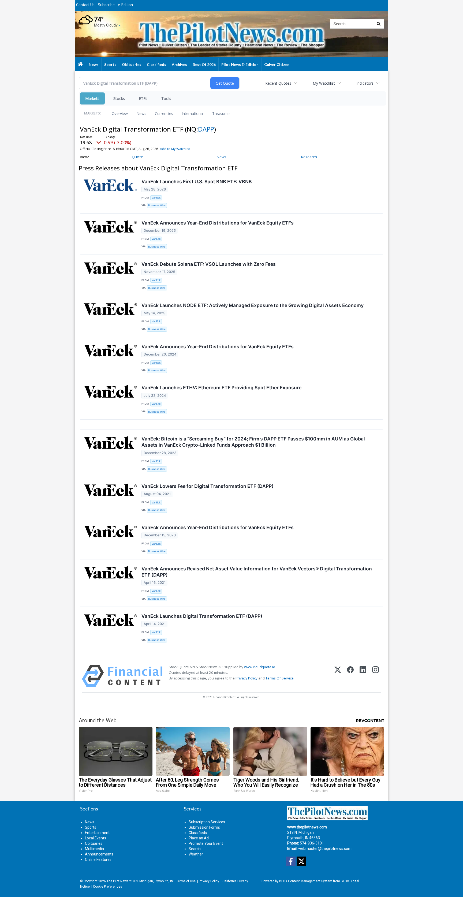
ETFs (143, 98)
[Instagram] (375, 675)
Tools (166, 98)
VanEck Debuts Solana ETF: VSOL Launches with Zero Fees (208, 264)
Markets (92, 98)
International (193, 113)
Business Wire (157, 205)
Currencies (164, 113)
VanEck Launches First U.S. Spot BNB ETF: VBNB (196, 181)
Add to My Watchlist (175, 149)
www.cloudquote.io (259, 666)
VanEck (156, 197)
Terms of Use (186, 881)
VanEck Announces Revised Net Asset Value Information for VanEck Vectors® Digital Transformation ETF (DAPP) (256, 572)
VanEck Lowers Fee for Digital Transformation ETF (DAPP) (207, 486)
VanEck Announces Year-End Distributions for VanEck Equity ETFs (217, 223)
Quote (137, 156)
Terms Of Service (280, 678)
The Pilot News (117, 881)
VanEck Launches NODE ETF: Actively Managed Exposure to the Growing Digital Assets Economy (252, 305)
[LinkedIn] (362, 675)
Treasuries (221, 113)
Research (309, 156)
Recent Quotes (278, 83)
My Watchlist (324, 83)
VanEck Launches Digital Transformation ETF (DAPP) (201, 616)
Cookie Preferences (107, 886)
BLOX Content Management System (305, 881)
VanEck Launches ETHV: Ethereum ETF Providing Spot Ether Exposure (221, 387)
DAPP (206, 129)
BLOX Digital (350, 881)
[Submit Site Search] (378, 23)
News (141, 113)
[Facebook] (350, 675)
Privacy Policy (246, 678)
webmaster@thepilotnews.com (325, 848)
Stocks (119, 98)
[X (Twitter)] (337, 675)
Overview (120, 113)
